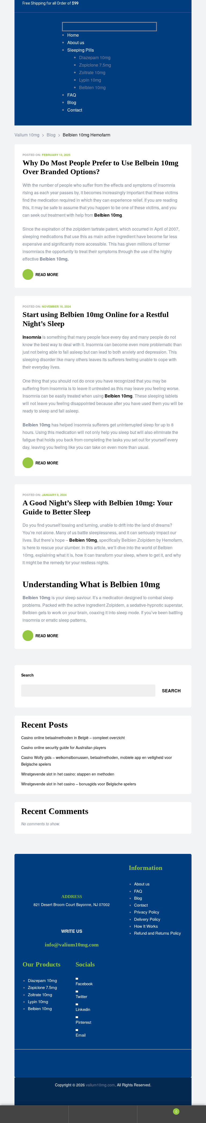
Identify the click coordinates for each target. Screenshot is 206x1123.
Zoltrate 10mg (40, 994)
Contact (141, 905)
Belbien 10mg (83, 540)
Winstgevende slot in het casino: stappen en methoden (67, 774)
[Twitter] (120, 6)
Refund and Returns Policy (157, 933)
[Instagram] (132, 6)
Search (27, 675)
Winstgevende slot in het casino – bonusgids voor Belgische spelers (78, 783)
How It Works (146, 926)
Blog (138, 898)
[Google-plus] (143, 6)
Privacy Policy (146, 912)
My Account (34, 1114)
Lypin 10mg (38, 1001)
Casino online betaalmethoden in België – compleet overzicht (73, 737)
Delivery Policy (147, 919)
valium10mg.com (100, 1084)
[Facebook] (108, 6)
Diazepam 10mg (42, 980)
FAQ (138, 891)
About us (142, 884)
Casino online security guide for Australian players (63, 747)
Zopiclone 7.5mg (42, 987)
